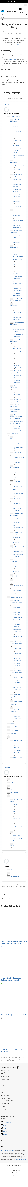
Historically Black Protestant (16, 597)
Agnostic (12, 873)
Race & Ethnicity (5, 1089)
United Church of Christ (18, 551)
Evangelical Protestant (15, 116)
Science (3, 1106)
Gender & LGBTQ (5, 1098)
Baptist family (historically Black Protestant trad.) (16, 602)
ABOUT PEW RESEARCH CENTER (8, 1150)
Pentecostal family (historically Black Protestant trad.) (16, 672)
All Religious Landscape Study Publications (11, 1050)
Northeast (13, 57)
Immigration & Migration (7, 1086)
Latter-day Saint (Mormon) (16, 726)
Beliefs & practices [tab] (15, 894)
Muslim (12, 782)
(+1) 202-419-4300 (5, 1075)
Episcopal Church (17, 518)
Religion (3, 1092)
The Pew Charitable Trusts (20, 1159)
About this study (18, 45)
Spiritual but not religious (18, 814)
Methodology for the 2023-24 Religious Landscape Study (11, 979)
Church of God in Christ (18, 677)
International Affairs (6, 1083)
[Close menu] (20, 9)
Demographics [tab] (5, 894)
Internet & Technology (6, 1110)
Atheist (12, 869)
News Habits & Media (6, 1113)
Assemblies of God (17, 251)
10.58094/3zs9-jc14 (13, 1060)
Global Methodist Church (18, 165)
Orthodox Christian (14, 730)
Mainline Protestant (14, 433)
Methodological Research (7, 1116)
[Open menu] (25, 5)
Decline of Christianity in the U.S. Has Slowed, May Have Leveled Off (14, 942)
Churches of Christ (17, 309)
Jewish (11, 779)
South (18, 57)
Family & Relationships (7, 1100)
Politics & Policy (5, 1079)
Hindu (11, 789)
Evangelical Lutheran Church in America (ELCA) (17, 488)
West (23, 57)
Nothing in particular (14, 876)
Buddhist (12, 786)
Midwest (7, 57)
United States (12, 59)
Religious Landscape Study (10, 10)
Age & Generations (5, 1095)
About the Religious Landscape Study (14, 1015)
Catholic (12, 723)
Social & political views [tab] (6, 898)
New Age (15, 832)
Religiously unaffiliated (10, 856)
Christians (6, 104)
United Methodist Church (18, 457)
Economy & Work (5, 1103)
